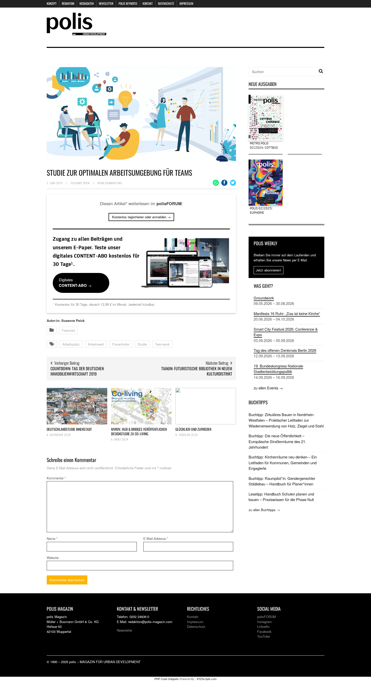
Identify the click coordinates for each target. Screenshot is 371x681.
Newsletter (106, 3)
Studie (142, 344)
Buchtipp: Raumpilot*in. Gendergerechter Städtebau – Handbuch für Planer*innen (282, 481)
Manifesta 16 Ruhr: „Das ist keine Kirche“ (287, 313)
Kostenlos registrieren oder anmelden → (141, 216)
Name (52, 538)
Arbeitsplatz (71, 344)
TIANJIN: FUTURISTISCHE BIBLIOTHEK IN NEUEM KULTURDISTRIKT (196, 371)
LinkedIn (263, 626)
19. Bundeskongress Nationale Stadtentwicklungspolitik (278, 368)
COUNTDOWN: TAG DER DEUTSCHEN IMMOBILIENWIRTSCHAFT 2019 (77, 371)
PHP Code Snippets (166, 679)
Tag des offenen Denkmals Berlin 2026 (285, 350)
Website (53, 557)
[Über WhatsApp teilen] (216, 183)
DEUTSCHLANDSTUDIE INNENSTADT (69, 429)
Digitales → (75, 282)
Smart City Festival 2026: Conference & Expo (286, 331)
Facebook (264, 631)
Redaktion (68, 3)
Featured (68, 330)
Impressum (186, 3)
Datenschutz (166, 3)
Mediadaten (87, 3)
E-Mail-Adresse (155, 538)
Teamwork (162, 344)
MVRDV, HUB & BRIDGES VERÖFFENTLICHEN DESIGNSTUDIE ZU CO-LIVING (139, 431)
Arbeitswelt (96, 344)
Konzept (52, 3)
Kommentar (56, 478)
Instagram (264, 621)
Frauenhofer (120, 344)
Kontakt (148, 3)
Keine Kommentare (110, 183)
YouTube (263, 636)
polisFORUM (266, 616)
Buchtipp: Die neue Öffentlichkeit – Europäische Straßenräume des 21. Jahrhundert (277, 441)
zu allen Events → (268, 387)
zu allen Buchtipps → (264, 509)
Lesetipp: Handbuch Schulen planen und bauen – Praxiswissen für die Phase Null (281, 496)
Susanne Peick (80, 183)
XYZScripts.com (207, 679)
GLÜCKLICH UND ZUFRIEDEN (193, 429)
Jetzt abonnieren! (268, 270)
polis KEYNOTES (128, 3)
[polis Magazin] (76, 32)
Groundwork (264, 297)
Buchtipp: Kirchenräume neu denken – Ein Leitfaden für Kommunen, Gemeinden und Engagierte (283, 462)
